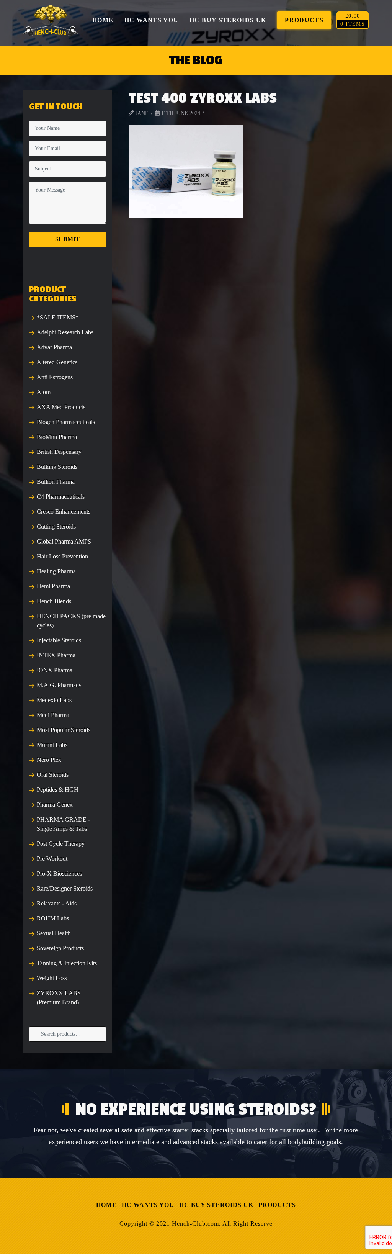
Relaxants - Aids (57, 903)
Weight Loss (52, 978)
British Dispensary (59, 452)
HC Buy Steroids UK (216, 1205)
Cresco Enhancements (63, 511)
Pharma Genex (55, 804)
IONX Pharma (54, 670)
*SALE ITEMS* (57, 317)
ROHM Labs (53, 918)
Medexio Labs (54, 700)
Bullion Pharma (56, 481)
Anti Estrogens (55, 377)
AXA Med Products (61, 407)
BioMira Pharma (57, 437)
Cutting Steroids (56, 526)
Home (106, 1205)
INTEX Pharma (56, 655)
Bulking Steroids (57, 466)
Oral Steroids (53, 774)
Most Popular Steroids (63, 730)
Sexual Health (54, 933)
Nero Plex (49, 759)
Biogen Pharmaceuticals (66, 422)
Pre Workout (52, 858)
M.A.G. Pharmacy (59, 685)
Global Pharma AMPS (64, 541)
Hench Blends (54, 601)
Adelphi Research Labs (65, 332)
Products (277, 1205)
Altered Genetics (57, 362)
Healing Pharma (56, 571)
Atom (44, 392)
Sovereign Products (60, 948)
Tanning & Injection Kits (67, 963)
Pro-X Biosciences (59, 873)
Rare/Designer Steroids (65, 888)
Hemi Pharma (53, 586)
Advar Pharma (54, 347)
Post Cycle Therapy (61, 843)
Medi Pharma (53, 715)
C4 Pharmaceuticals (61, 496)
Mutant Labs (52, 745)
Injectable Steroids (59, 640)
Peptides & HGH (57, 789)
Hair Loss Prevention (62, 556)
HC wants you (148, 1205)
